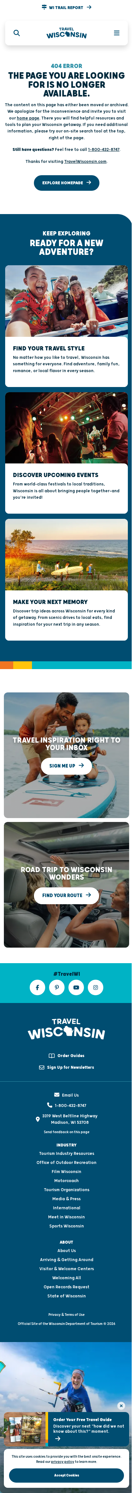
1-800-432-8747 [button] (103, 149)
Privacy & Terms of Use (66, 1315)
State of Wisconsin (66, 1296)
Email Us (70, 1095)
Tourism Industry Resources (66, 1153)
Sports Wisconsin (66, 1226)
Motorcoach (66, 1180)
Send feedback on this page (66, 1132)
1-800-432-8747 (70, 1105)
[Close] (121, 1406)
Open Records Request (66, 1287)
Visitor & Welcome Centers (66, 1268)
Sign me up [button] (62, 766)
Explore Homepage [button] (63, 183)
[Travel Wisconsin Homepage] (66, 33)
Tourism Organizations (66, 1189)
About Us (66, 1250)
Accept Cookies (66, 1475)
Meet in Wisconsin (66, 1217)
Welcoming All (66, 1278)
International (66, 1208)
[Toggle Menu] (113, 33)
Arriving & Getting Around (66, 1259)
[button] (66, 8)
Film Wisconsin (66, 1171)
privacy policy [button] (62, 1462)
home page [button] (28, 118)
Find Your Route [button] (62, 896)
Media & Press (66, 1199)
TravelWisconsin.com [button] (85, 161)
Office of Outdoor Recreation (66, 1162)
